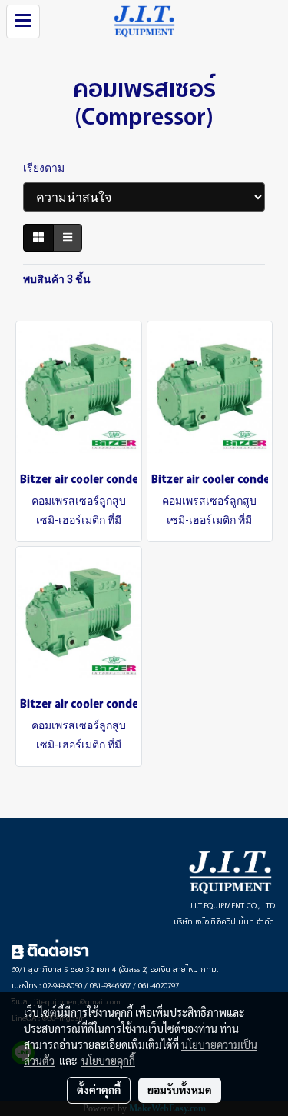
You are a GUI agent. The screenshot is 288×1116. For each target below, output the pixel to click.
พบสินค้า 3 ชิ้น (57, 279)
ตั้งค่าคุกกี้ (99, 1090)
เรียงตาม (47, 168)
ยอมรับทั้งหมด (179, 1090)
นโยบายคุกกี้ (108, 1061)
